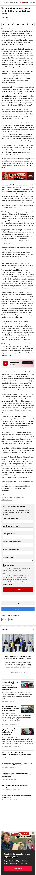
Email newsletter (8, 565)
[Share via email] (22, 24)
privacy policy (7, 584)
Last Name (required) (10, 526)
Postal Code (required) (11, 549)
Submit (18, 589)
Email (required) (8, 534)
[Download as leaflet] (27, 24)
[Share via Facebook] (4, 24)
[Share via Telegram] (18, 24)
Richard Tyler (4, 17)
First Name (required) (10, 518)
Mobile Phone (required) (11, 541)
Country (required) (9, 557)
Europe (11, 619)
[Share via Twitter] (8, 24)
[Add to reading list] (32, 24)
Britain (4, 619)
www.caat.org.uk (6, 499)
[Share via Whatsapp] (13, 24)
